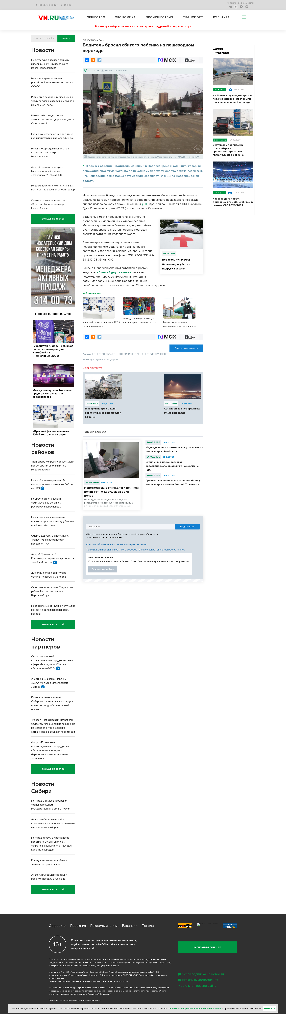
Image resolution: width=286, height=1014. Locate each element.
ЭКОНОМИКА (220, 140)
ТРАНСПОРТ (219, 89)
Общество (96, 17)
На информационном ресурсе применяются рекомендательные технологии (85, 988)
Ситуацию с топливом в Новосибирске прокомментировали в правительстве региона (228, 150)
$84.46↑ (68, 4)
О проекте (57, 926)
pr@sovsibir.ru (94, 981)
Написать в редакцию (207, 947)
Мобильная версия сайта (197, 986)
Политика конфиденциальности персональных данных (75, 1000)
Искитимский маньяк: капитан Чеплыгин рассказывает (117, 544)
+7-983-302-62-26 (119, 981)
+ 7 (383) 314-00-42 (129, 975)
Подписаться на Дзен (103, 569)
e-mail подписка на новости (203, 974)
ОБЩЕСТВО (107, 403)
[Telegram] (99, 60)
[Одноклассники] (93, 60)
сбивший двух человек (114, 272)
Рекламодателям (104, 926)
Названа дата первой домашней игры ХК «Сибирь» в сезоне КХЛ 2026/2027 (233, 202)
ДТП (145, 204)
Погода (148, 926)
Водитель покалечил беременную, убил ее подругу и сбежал (176, 264)
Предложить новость (186, 348)
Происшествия (159, 17)
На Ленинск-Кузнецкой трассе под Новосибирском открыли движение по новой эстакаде (232, 99)
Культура (221, 17)
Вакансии (129, 926)
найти (66, 38)
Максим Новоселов (116, 70)
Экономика (125, 17)
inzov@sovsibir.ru (57, 978)
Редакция (78, 926)
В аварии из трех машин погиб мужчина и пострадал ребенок (103, 413)
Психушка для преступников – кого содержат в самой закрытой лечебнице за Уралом (135, 549)
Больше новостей (53, 219)
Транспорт (193, 17)
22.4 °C (57, 4)
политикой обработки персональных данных (195, 1008)
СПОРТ (219, 192)
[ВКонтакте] (87, 60)
